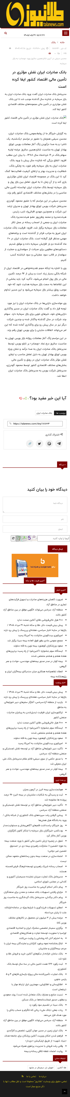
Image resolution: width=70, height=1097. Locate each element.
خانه (62, 42)
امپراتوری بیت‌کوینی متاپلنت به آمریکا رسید (40, 635)
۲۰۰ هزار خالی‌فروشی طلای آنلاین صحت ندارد (40, 620)
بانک (53, 42)
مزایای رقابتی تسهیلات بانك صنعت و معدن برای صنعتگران (33, 892)
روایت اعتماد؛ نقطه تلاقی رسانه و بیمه (43, 1051)
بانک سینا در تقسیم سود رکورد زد (46, 1005)
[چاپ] (49, 53)
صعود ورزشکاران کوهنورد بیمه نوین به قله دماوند (38, 646)
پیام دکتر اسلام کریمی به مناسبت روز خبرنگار (40, 887)
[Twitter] (39, 443)
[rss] (23, 1076)
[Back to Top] (64, 1091)
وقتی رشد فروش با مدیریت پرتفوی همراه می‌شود (38, 1046)
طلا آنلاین (61, 1067)
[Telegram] (59, 443)
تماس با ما (31, 1076)
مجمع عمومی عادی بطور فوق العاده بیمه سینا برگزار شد (35, 640)
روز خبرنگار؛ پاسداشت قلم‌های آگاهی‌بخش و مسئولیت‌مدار (33, 825)
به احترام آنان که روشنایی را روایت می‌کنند (41, 938)
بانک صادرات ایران (44, 413)
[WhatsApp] (49, 443)
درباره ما (42, 1076)
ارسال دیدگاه (57, 549)
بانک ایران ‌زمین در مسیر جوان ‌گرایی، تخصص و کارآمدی (35, 1030)
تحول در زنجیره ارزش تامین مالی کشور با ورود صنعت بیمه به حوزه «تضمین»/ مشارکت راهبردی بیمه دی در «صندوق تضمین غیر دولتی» (35, 846)
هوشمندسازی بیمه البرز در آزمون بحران (43, 789)
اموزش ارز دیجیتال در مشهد (41, 1067)
